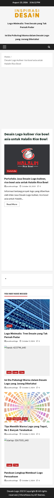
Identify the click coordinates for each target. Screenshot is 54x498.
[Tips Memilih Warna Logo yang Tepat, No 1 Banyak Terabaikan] (27, 407)
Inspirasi (16, 419)
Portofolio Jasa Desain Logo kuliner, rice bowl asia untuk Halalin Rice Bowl (27, 159)
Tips (22, 372)
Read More (13, 205)
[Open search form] (49, 47)
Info (9, 372)
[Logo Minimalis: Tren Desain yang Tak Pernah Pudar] (27, 314)
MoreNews (25, 494)
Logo (9, 326)
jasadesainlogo (12, 186)
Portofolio (11, 171)
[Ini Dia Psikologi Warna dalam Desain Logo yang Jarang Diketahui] (27, 361)
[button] (4, 47)
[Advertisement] (27, 97)
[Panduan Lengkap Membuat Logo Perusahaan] (27, 453)
